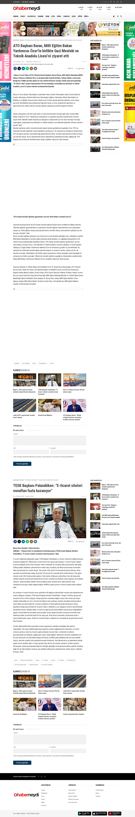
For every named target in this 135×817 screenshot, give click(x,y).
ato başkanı (26, 363)
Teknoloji (66, 16)
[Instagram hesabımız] (117, 2)
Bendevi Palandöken (26, 660)
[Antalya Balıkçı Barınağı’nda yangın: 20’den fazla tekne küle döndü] (95, 97)
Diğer (86, 16)
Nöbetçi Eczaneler (73, 799)
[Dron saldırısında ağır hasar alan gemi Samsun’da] (95, 107)
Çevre (74, 16)
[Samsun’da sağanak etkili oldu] (95, 88)
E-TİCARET (45, 660)
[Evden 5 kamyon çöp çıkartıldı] (95, 142)
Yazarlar (98, 796)
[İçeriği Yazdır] (35, 68)
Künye (97, 793)
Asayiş (43, 790)
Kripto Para (71, 793)
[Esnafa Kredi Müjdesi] (49, 406)
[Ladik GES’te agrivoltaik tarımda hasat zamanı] (24, 406)
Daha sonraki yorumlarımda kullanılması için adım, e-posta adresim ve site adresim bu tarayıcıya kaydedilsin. (44, 457)
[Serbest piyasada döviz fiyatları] (74, 705)
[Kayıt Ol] (114, 16)
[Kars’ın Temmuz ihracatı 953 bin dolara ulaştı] (74, 380)
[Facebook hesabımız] (111, 2)
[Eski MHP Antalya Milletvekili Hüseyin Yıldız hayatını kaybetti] (95, 79)
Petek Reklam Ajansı (33, 813)
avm (16, 660)
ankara (17, 363)
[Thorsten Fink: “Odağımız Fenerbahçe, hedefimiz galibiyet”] (95, 69)
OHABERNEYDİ (43, 363)
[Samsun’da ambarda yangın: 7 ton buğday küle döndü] (95, 134)
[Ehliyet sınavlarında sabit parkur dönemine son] (95, 116)
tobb (52, 363)
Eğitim (80, 16)
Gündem (15, 16)
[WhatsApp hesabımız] (121, 2)
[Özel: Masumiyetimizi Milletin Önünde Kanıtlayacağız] (95, 151)
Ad (15, 448)
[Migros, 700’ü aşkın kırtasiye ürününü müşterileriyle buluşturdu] (24, 380)
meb (34, 363)
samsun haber (34, 664)
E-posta (53, 448)
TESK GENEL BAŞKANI (47, 664)
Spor (53, 16)
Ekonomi (40, 16)
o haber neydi (71, 660)
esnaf (53, 660)
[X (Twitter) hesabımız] (114, 2)
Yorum (16, 434)
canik (37, 660)
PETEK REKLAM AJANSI (20, 664)
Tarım (47, 16)
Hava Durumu (72, 790)
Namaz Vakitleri (72, 796)
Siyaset (22, 16)
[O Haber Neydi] (26, 10)
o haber (61, 660)
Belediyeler (32, 16)
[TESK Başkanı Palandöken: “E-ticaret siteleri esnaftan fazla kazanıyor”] (49, 380)
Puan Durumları (72, 802)
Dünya (59, 16)
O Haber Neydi (99, 790)
